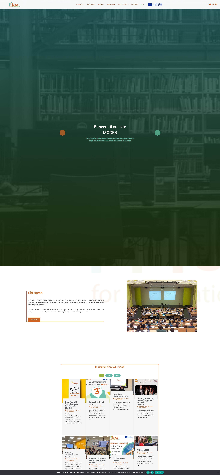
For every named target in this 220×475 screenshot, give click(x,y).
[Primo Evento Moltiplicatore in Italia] (122, 387)
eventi (109, 375)
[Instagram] (216, 5)
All (101, 375)
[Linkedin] (213, 5)
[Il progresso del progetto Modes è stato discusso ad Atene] (98, 447)
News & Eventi (122, 4)
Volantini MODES (143, 450)
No (152, 472)
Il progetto (79, 4)
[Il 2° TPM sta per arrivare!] (122, 447)
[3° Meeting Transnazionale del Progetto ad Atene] (74, 445)
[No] (218, 472)
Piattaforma (111, 4)
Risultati (100, 4)
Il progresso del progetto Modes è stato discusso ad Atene (97, 460)
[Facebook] (210, 5)
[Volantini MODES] (146, 443)
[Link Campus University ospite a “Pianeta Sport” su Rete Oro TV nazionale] (146, 389)
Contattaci (134, 4)
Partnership (91, 4)
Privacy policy (159, 472)
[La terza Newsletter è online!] (98, 391)
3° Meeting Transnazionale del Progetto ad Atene (71, 455)
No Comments (70, 411)
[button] (84, 4)
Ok (148, 472)
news (117, 375)
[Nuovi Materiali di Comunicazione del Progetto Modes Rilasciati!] (74, 391)
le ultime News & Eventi (109, 367)
